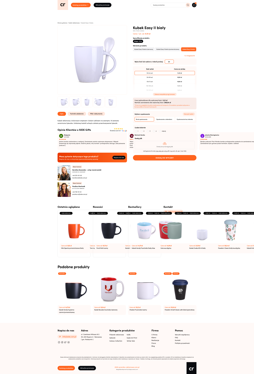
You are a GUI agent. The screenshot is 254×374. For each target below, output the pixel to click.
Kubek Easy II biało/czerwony (143, 49)
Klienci (154, 337)
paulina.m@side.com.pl (79, 194)
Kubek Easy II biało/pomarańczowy (167, 49)
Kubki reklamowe (74, 23)
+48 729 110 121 (76, 192)
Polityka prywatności (182, 343)
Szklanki (112, 338)
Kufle (128, 335)
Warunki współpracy (182, 335)
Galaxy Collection (115, 341)
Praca (154, 343)
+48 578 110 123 (77, 175)
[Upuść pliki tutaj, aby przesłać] (164, 145)
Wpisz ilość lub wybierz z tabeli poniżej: (149, 62)
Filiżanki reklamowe (116, 335)
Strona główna (62, 23)
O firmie (154, 335)
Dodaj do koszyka (164, 158)
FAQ (176, 337)
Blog (153, 346)
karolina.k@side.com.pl (79, 178)
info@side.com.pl (175, 211)
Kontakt (177, 340)
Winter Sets (131, 341)
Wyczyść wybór (188, 114)
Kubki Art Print (132, 338)
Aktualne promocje (102, 5)
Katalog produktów (66, 368)
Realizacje (155, 340)
